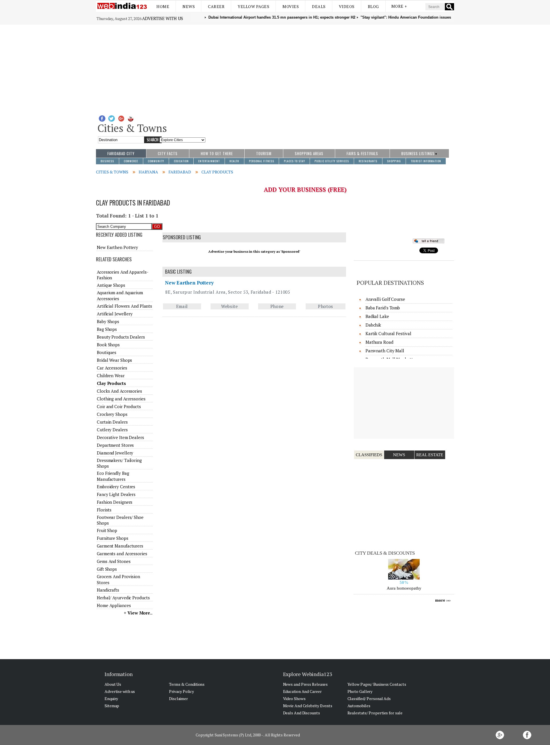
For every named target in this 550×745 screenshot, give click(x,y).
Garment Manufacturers (120, 546)
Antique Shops (111, 285)
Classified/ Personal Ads (369, 698)
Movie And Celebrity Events (307, 705)
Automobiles (358, 705)
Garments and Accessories (122, 553)
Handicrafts (108, 590)
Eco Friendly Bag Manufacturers (113, 476)
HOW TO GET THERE (217, 153)
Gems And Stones (114, 561)
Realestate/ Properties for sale (374, 713)
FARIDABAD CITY (121, 153)
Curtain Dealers (112, 422)
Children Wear (111, 375)
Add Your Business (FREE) (305, 189)
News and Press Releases (305, 684)
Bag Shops (107, 329)
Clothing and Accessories (121, 399)
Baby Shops (108, 321)
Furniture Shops (112, 538)
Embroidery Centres (116, 486)
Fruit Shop (107, 530)
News (188, 6)
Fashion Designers (114, 502)
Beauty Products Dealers (121, 337)
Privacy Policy (181, 691)
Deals (319, 6)
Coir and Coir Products (119, 406)
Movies (290, 6)
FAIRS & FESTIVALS (362, 153)
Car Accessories (112, 368)
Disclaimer (178, 698)
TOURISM (264, 153)
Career (216, 6)
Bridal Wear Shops (114, 360)
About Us (113, 684)
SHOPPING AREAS (309, 153)
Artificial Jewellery (115, 314)
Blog (373, 6)
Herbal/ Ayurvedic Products (123, 597)
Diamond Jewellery (115, 453)
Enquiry (111, 698)
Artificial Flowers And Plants (124, 306)
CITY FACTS (168, 153)
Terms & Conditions (187, 684)
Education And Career (302, 691)
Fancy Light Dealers (116, 494)
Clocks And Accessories (119, 391)
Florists (104, 510)
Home (162, 6)
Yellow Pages (253, 6)
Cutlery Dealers (112, 429)
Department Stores (115, 445)
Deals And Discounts (301, 713)
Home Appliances (114, 605)
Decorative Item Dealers (120, 437)
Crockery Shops (112, 414)
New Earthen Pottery (189, 282)
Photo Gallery (360, 691)
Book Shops (108, 344)
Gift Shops (107, 569)
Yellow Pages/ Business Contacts (376, 684)
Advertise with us (162, 18)
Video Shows (294, 698)
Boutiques (106, 352)
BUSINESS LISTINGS (418, 153)
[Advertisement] (275, 67)
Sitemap (112, 705)
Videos (347, 6)
